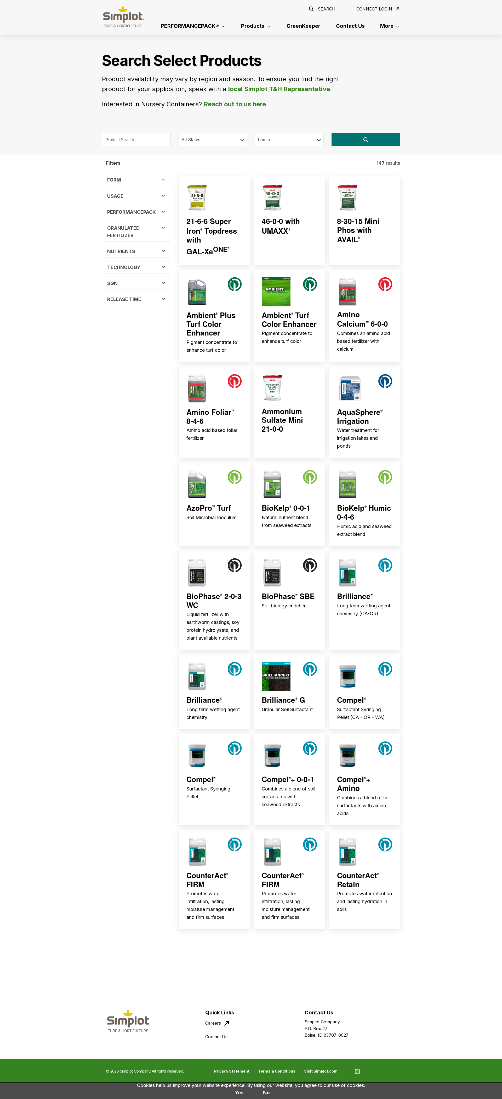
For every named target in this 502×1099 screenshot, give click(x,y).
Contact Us (216, 1036)
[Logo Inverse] (123, 17)
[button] (366, 139)
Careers (213, 1023)
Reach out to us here (235, 104)
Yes (239, 1092)
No (266, 1092)
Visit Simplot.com (321, 1071)
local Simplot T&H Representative (279, 89)
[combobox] (136, 139)
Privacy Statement (231, 1071)
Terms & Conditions (276, 1071)
